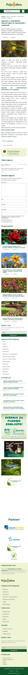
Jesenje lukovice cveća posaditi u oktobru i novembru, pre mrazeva (13, 319)
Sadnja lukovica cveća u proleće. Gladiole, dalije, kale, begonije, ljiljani (13, 295)
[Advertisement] (14, 502)
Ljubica (6, 164)
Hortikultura (13, 37)
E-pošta (3, 204)
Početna (3, 16)
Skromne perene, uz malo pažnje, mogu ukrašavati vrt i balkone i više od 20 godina (13, 408)
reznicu (19, 92)
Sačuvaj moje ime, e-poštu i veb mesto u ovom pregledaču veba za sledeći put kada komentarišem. (13, 217)
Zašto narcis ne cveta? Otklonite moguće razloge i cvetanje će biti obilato (12, 271)
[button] (23, 11)
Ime (2, 199)
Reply (2, 171)
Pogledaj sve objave (13, 153)
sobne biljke (9, 145)
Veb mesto (4, 209)
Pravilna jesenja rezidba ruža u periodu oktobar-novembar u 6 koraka (14, 247)
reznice (4, 145)
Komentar (4, 182)
